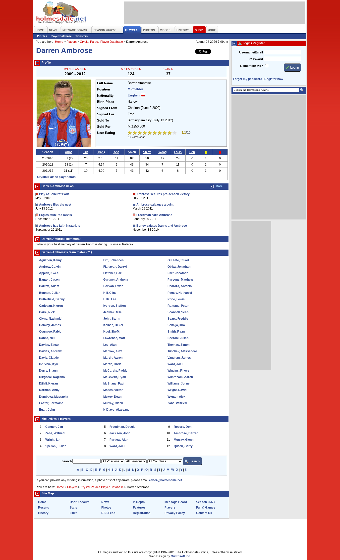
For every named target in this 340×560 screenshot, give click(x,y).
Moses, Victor (113, 389)
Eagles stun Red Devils (55, 215)
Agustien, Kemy (50, 260)
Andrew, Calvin (49, 266)
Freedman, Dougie (122, 426)
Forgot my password (247, 79)
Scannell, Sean (178, 312)
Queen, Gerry (183, 446)
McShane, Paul (113, 383)
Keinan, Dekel (113, 325)
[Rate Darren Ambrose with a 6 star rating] (155, 133)
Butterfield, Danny (52, 299)
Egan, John (47, 409)
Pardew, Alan (119, 439)
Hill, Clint (109, 292)
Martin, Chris (112, 364)
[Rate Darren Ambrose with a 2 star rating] (135, 133)
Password (256, 59)
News (105, 502)
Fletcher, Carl (112, 273)
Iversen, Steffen (114, 305)
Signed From (107, 108)
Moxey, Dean (112, 396)
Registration (141, 513)
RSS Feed (108, 513)
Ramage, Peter (178, 305)
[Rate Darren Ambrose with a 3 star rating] (140, 133)
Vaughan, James (179, 357)
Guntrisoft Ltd (180, 556)
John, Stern (111, 318)
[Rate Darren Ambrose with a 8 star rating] (165, 133)
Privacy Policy (175, 513)
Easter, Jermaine (51, 403)
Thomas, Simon (178, 344)
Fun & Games (205, 507)
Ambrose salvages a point (154, 204)
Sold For (104, 127)
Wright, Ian (52, 439)
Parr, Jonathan (178, 273)
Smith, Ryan (176, 331)
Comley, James (50, 325)
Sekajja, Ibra (176, 325)
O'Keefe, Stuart (178, 260)
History (43, 513)
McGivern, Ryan (114, 377)
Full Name (105, 83)
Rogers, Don (182, 426)
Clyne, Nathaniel (50, 318)
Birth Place (105, 102)
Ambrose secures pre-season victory (163, 194)
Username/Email (251, 52)
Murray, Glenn (113, 403)
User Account (79, 502)
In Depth (139, 502)
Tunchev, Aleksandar (182, 351)
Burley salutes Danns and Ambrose (161, 225)
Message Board (176, 502)
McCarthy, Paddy (115, 370)
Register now (273, 79)
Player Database (61, 36)
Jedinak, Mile (112, 312)
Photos (106, 507)
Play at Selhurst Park (54, 194)
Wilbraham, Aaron (180, 377)
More (219, 186)
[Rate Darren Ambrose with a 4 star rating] (145, 133)
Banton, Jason (49, 279)
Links (73, 513)
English (134, 95)
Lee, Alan (109, 344)
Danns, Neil (47, 338)
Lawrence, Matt (114, 338)
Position (103, 89)
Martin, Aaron (112, 357)
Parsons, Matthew (180, 279)
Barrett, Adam (49, 286)
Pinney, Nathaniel (180, 292)
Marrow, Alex (112, 351)
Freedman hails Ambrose (154, 215)
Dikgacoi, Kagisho (52, 377)
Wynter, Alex (176, 396)
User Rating (106, 133)
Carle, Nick (47, 312)
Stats (73, 507)
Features (139, 507)
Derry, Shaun (48, 370)
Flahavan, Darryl (115, 266)
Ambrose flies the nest (55, 204)
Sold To (103, 120)
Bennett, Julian (49, 292)
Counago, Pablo (50, 331)
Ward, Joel (175, 364)
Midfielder (135, 89)
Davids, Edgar (49, 344)
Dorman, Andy (49, 389)
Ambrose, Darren (186, 433)
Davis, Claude (49, 357)
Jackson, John (120, 433)
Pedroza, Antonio (180, 286)
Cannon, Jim (54, 426)
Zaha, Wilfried (177, 403)
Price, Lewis (176, 299)
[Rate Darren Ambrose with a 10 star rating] (174, 133)
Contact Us (204, 513)
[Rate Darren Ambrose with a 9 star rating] (170, 133)
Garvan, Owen (113, 286)
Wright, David (177, 389)
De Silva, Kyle (49, 364)
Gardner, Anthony (115, 279)
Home (59, 41)
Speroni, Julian (178, 338)
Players (71, 41)
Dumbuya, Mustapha (53, 396)
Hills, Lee (109, 299)
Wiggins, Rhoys (178, 370)
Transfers (81, 36)
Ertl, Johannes (113, 260)
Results (43, 507)
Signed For (105, 114)
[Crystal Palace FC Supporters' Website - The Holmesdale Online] (61, 13)
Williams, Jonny (179, 383)
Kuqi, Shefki (111, 331)
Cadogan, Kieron (51, 305)
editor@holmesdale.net (165, 480)
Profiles (42, 36)
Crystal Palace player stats (56, 176)
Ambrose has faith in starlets (59, 225)
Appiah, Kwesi (49, 273)
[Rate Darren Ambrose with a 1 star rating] (130, 133)
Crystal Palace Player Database (101, 41)
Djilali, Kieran (48, 383)
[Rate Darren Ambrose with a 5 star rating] (150, 133)
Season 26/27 (205, 502)
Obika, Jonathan (179, 266)
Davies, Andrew (50, 351)
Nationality (105, 95)
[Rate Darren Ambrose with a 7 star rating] (160, 133)
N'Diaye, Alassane (116, 409)
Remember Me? (251, 66)
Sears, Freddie (178, 318)
